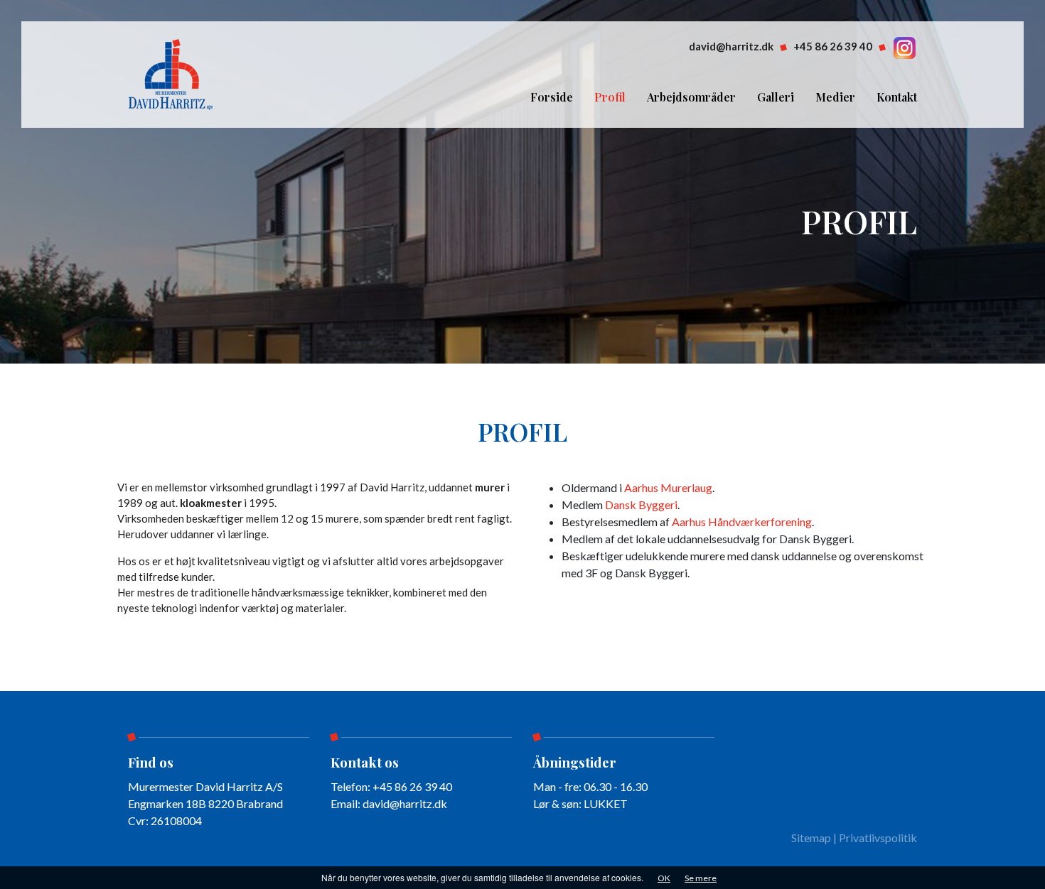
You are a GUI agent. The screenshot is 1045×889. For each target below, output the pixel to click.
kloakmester (211, 502)
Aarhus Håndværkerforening (742, 521)
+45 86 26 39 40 (832, 46)
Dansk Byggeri (641, 504)
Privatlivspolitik (878, 837)
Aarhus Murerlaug (668, 487)
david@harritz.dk (731, 46)
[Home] (171, 73)
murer (490, 487)
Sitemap (811, 837)
